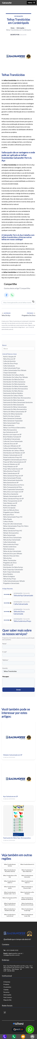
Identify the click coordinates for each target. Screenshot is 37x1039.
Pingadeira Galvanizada (11, 583)
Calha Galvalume (9, 366)
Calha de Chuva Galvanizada (12, 441)
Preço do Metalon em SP (11, 464)
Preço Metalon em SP (10, 466)
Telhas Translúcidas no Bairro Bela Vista (27, 870)
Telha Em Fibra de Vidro (11, 556)
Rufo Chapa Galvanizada (11, 572)
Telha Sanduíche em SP (10, 482)
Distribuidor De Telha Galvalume (14, 382)
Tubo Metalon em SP (10, 503)
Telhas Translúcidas (9, 560)
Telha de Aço (7, 558)
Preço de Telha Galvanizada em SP (14, 462)
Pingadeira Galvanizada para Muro (15, 460)
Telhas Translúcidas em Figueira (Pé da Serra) (10, 904)
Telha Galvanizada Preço (11, 423)
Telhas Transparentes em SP (12, 501)
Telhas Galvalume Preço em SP (13, 498)
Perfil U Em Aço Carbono (11, 416)
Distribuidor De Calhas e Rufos (13, 375)
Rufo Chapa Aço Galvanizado (13, 569)
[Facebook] (6, 295)
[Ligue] (4, 1036)
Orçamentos (7, 987)
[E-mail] (23, 1036)
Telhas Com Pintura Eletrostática (14, 427)
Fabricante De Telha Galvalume (13, 400)
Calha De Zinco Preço (10, 363)
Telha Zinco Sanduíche (10, 494)
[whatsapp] (30, 1029)
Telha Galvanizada (9, 535)
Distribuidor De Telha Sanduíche (14, 384)
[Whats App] (14, 1036)
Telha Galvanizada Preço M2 (12, 517)
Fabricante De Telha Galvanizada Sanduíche (18, 402)
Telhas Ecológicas (9, 576)
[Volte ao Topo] (32, 1036)
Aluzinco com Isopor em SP (12, 434)
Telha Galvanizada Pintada (12, 478)
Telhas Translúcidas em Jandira (10, 887)
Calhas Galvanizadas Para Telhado (14, 370)
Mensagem (5, 676)
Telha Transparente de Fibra (12, 487)
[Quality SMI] (18, 1029)
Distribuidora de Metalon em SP (14, 453)
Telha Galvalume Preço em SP (13, 476)
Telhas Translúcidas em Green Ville (27, 915)
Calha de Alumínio (9, 361)
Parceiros (6, 992)
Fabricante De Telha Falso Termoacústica (17, 398)
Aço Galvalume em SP (10, 432)
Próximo (30, 313)
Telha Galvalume (8, 549)
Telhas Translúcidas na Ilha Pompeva (27, 892)
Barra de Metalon (9, 528)
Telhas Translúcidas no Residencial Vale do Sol (27, 898)
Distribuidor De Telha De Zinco (13, 379)
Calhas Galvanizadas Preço (12, 448)
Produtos (6, 984)
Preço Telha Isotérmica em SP (13, 469)
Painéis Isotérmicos (9, 547)
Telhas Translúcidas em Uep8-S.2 (10, 881)
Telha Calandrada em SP (11, 473)
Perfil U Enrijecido (9, 508)
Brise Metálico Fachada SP (12, 437)
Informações (20, 28)
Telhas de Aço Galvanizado (12, 551)
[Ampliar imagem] (18, 56)
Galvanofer (7, 2)
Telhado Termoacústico (11, 533)
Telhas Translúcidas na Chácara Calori (27, 887)
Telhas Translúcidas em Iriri (27, 864)
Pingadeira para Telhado (11, 512)
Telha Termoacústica (10, 430)
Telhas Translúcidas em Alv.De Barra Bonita (10, 870)
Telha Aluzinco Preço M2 (11, 471)
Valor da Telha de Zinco (11, 510)
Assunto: (5, 668)
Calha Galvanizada (9, 542)
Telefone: (5, 660)
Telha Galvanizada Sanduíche (13, 480)
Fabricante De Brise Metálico (13, 393)
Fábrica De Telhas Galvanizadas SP (14, 411)
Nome (4, 643)
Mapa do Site (7, 1000)
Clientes (5, 989)
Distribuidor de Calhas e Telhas (13, 450)
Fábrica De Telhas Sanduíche (12, 414)
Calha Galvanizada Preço (11, 368)
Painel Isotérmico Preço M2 (12, 457)
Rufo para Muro (8, 514)
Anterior (7, 313)
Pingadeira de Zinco (10, 563)
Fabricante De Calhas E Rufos (13, 395)
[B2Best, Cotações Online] (18, 1024)
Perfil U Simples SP (9, 356)
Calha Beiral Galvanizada (11, 439)
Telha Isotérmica (8, 425)
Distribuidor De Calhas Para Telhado (15, 377)
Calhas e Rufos (8, 521)
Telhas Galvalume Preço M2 (12, 530)
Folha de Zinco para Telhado (12, 553)
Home (12, 28)
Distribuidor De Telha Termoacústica (15, 389)
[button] (31, 2)
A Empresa (6, 982)
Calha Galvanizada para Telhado (14, 581)
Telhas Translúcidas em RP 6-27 (9, 898)
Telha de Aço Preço (9, 579)
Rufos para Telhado (9, 505)
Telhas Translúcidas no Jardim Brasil (10, 915)
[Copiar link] (33, 301)
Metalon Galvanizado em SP (12, 455)
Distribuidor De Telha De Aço (13, 567)
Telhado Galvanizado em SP (12, 496)
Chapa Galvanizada (9, 373)
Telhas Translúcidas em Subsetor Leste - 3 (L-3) (10, 892)
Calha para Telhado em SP (12, 446)
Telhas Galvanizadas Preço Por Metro (15, 526)
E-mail (4, 652)
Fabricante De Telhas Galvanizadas (15, 407)
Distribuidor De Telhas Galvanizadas (15, 386)
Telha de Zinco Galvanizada (12, 537)
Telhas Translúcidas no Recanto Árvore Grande (27, 904)
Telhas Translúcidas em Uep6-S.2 (27, 881)
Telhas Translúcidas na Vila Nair (10, 876)
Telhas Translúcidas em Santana (10, 865)
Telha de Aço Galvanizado (11, 540)
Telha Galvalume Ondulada (12, 418)
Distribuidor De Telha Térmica (13, 391)
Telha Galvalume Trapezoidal (12, 421)
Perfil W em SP (8, 565)
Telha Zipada (7, 519)
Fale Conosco (7, 997)
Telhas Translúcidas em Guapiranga (27, 909)
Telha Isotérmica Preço (10, 544)
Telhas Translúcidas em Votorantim (27, 876)
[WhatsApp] (12, 295)
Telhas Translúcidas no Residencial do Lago (10, 909)
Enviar (18, 690)
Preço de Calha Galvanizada (12, 524)
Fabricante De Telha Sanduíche (13, 405)
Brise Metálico (8, 574)
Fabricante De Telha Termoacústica (15, 409)
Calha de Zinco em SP (10, 443)
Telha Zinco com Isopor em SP (13, 492)
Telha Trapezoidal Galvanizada (13, 489)
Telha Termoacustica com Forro (13, 485)
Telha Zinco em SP (9, 359)
